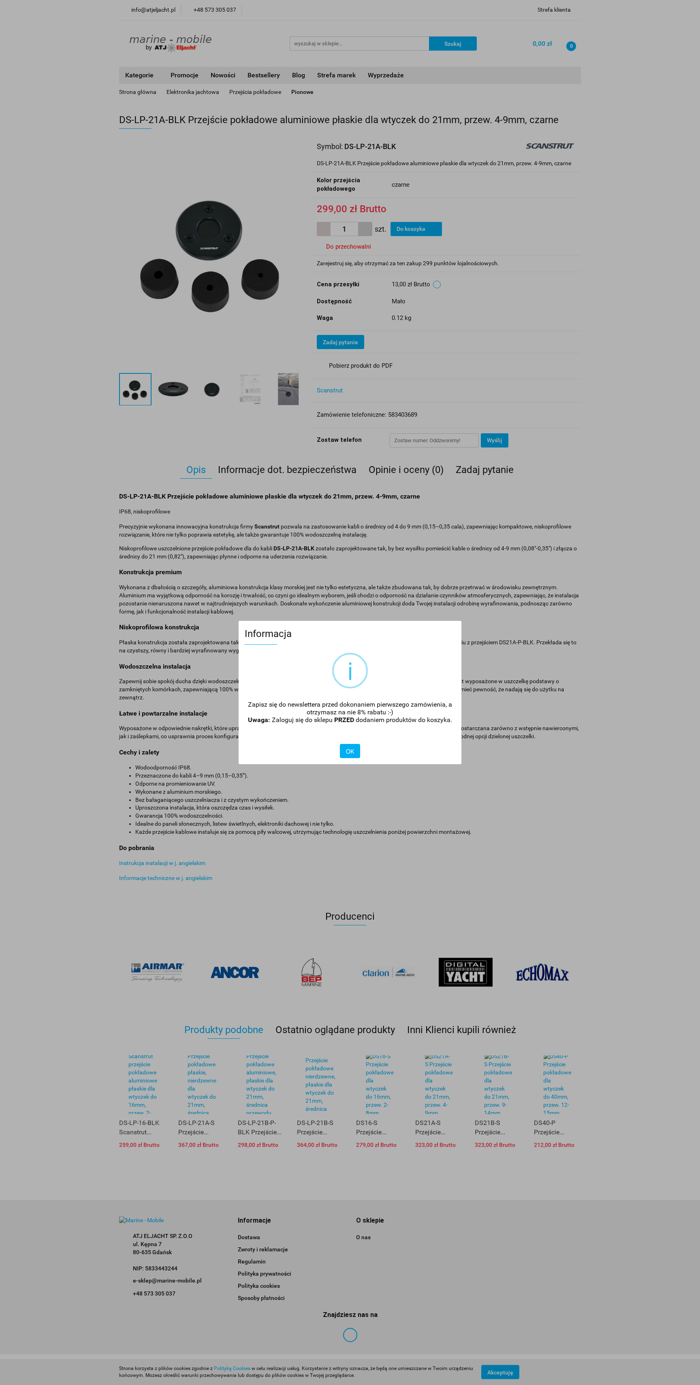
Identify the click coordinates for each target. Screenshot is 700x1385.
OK (350, 751)
